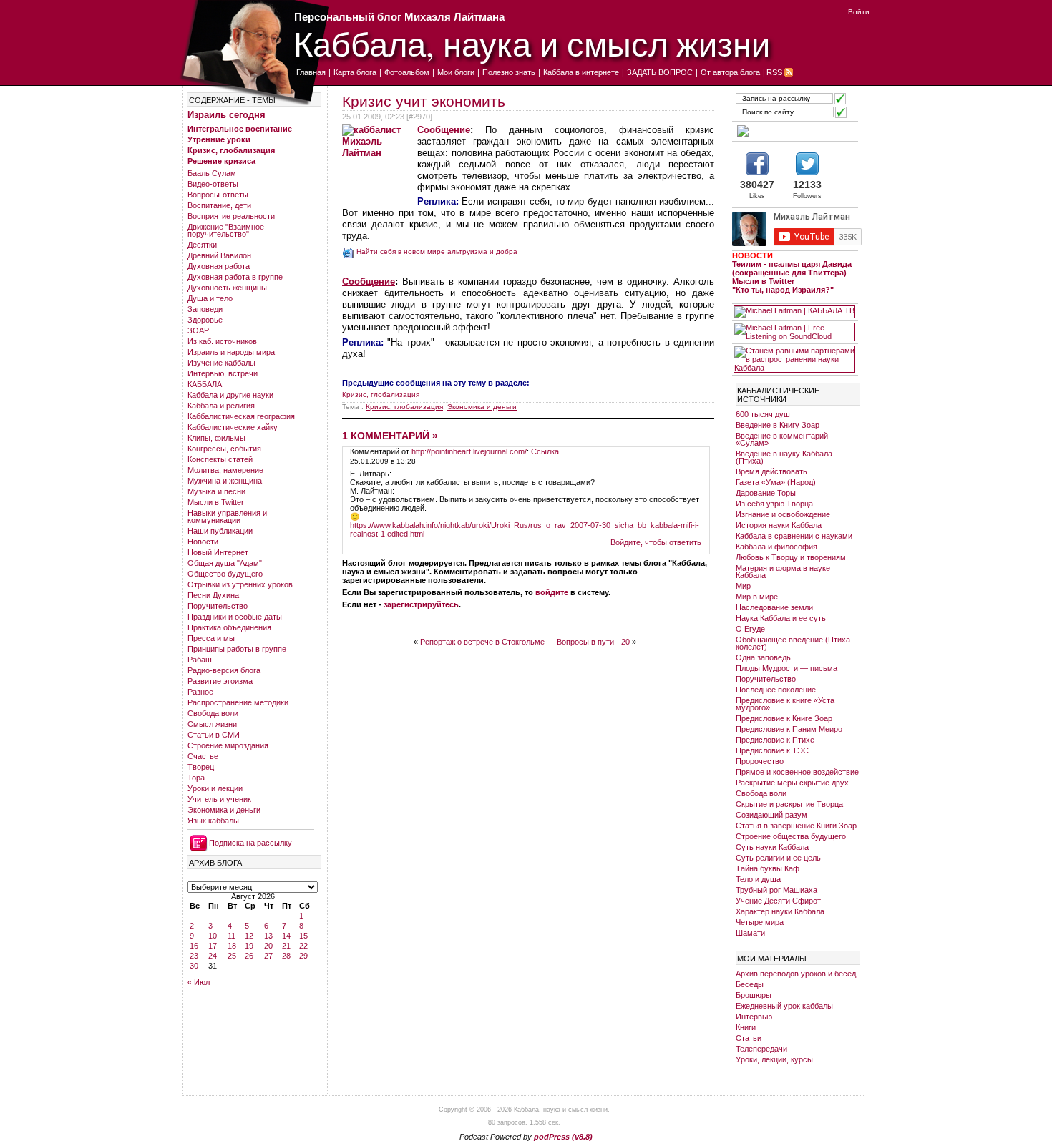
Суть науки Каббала (772, 847)
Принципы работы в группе (236, 649)
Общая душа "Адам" (224, 563)
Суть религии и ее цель (778, 857)
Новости (202, 541)
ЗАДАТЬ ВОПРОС (660, 72)
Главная (311, 72)
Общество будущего (225, 573)
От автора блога (730, 72)
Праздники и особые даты (234, 616)
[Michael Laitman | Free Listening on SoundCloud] (794, 332)
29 (303, 955)
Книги (746, 1027)
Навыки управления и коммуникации (227, 516)
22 (303, 945)
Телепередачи (761, 1048)
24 (212, 955)
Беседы (750, 984)
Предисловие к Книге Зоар (784, 718)
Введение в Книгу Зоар (777, 425)
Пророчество (760, 761)
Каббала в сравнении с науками (794, 535)
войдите (551, 592)
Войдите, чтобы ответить (655, 542)
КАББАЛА (204, 384)
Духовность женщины (227, 287)
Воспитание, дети (219, 205)
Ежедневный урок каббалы (784, 1005)
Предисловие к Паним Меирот (791, 729)
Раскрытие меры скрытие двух (792, 782)
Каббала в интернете (581, 72)
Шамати (750, 932)
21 (286, 945)
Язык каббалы (213, 820)
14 (286, 935)
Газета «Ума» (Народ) (776, 482)
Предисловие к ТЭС (772, 750)
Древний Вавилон (219, 255)
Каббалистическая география (241, 416)
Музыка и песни (216, 491)
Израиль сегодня (226, 114)
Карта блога (354, 72)
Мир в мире (757, 596)
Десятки (202, 244)
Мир (743, 585)
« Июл (198, 982)
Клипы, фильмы (216, 438)
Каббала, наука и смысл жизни (531, 43)
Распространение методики (237, 702)
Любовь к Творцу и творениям (791, 557)
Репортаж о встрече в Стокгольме (482, 641)
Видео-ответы (212, 184)
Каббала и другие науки (230, 395)
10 (212, 935)
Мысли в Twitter (215, 502)
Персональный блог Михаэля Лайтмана (399, 17)
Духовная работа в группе (235, 277)
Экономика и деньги (223, 809)
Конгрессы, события (224, 448)
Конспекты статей (220, 459)
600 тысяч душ (763, 414)
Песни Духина (213, 595)
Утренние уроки (218, 139)
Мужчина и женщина (224, 480)
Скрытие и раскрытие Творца (789, 804)
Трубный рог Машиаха (776, 889)
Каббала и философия (776, 546)
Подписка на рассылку (250, 842)
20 (268, 945)
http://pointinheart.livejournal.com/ (469, 451)
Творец (200, 767)
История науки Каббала (779, 525)
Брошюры (753, 995)
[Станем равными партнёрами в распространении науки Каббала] (794, 359)
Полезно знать (508, 72)
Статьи (748, 1038)
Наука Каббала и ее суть (781, 618)
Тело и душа (758, 879)
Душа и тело (210, 298)
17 (212, 945)
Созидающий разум (771, 814)
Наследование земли (774, 607)
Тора (196, 777)
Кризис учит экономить (423, 101)
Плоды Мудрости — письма (786, 668)
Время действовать (771, 471)
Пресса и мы (211, 638)
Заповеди (205, 309)
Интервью (754, 1016)
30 (194, 965)
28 (286, 955)
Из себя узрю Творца (774, 503)
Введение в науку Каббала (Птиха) (784, 457)
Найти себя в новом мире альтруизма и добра (436, 251)
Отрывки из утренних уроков (240, 584)
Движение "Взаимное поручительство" (225, 230)
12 (249, 935)
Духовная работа (218, 266)
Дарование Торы (766, 492)
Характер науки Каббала (780, 911)
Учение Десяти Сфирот (778, 900)
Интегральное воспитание (239, 128)
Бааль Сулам (211, 173)
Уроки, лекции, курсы (774, 1059)
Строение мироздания (227, 745)
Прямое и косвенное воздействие (797, 771)
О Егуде (750, 628)
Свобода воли (212, 713)
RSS (774, 72)
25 (232, 955)
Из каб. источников (222, 341)
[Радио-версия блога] (794, 131)
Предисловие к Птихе (775, 739)
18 (232, 945)
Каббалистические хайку (232, 427)
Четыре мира (760, 922)
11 (231, 935)
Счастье (202, 756)
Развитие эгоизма (220, 681)
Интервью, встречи (222, 373)
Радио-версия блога (223, 670)
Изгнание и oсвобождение (783, 514)
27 (268, 955)
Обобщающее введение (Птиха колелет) (793, 643)
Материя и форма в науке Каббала (783, 571)
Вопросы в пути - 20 (593, 641)
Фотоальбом (406, 72)
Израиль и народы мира (231, 352)
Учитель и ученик (219, 799)
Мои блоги (455, 72)
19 (249, 945)
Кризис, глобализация (231, 150)
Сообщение (443, 129)
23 (194, 955)
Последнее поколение (776, 689)
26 (249, 955)
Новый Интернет (217, 552)
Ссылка (545, 451)
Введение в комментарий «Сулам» (782, 439)
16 (194, 945)
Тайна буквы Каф (767, 868)
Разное (200, 691)
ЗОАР (198, 330)
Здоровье (205, 319)
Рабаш (199, 659)
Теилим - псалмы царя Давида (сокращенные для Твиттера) (792, 268)
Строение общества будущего (791, 836)
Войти (859, 12)
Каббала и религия (221, 405)
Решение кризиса (221, 161)
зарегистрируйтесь (421, 604)
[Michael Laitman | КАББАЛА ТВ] (794, 311)
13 (268, 935)
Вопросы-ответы (217, 194)
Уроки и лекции (215, 788)
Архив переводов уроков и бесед (796, 973)
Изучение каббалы (221, 362)
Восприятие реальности (231, 216)
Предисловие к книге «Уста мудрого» (785, 704)
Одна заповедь (763, 657)
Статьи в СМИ (213, 734)
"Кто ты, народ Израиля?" (783, 289)
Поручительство (217, 606)
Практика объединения (229, 627)
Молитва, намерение (225, 470)
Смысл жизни (212, 724)
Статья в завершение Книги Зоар (796, 825)
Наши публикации (220, 531)
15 (303, 935)
